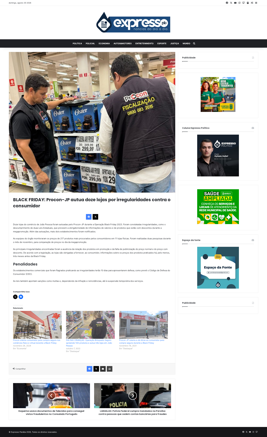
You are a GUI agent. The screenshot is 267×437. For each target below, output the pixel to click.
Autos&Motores (123, 43)
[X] (95, 217)
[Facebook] (89, 217)
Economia (104, 43)
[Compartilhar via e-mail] (103, 369)
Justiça (174, 43)
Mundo (186, 43)
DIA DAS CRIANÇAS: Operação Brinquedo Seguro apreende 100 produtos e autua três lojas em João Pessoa (89, 343)
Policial (90, 43)
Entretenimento (144, 43)
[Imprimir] (109, 369)
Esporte (161, 43)
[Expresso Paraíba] (133, 22)
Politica (77, 43)
